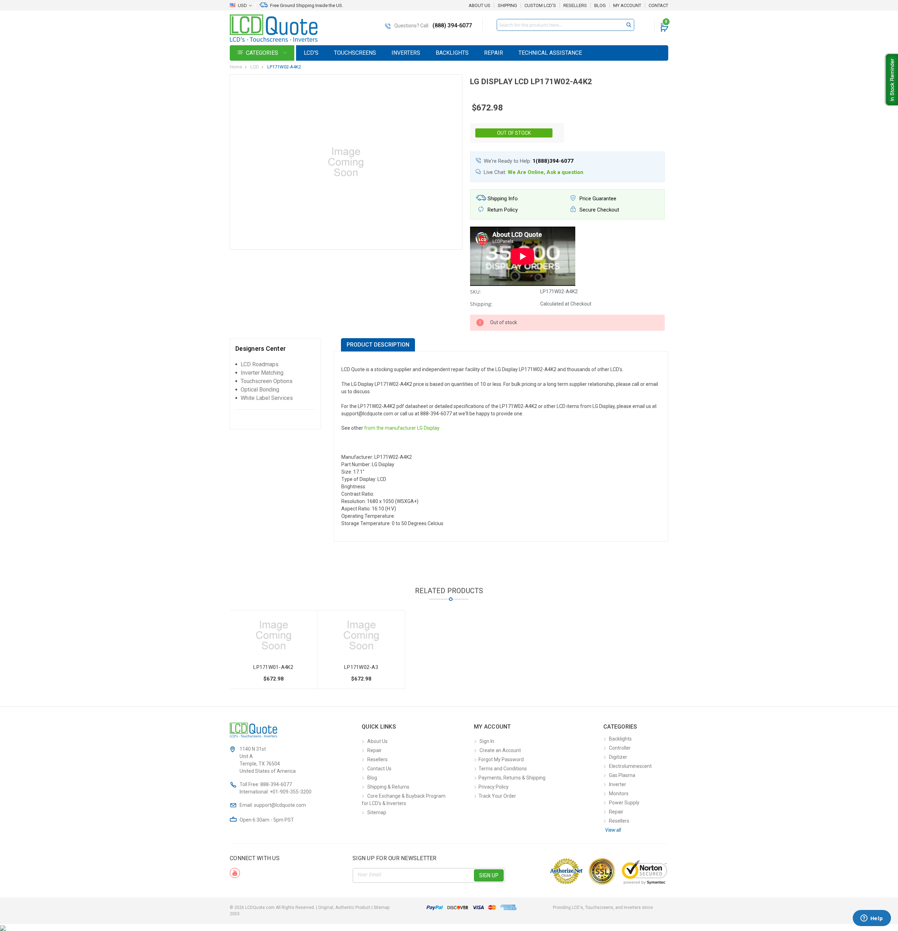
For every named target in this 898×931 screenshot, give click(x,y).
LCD (254, 66)
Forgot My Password (501, 759)
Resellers (575, 5)
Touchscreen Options (267, 381)
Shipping (507, 5)
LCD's (311, 52)
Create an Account (500, 750)
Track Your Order (497, 796)
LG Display (428, 428)
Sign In (487, 741)
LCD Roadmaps (260, 364)
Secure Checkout (598, 210)
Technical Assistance (550, 52)
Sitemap (376, 812)
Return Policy (502, 210)
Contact (658, 5)
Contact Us (379, 768)
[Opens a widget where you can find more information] (871, 918)
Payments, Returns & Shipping (511, 778)
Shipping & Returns (388, 787)
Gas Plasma (622, 775)
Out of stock (514, 133)
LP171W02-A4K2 (284, 66)
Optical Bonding (260, 389)
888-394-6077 (276, 784)
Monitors (619, 793)
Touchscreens (355, 52)
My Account (627, 5)
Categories (263, 52)
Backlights (452, 52)
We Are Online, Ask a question (545, 172)
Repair (493, 52)
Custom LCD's (540, 5)
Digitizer (618, 757)
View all (613, 830)
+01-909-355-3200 (290, 792)
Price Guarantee (597, 198)
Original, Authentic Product (344, 907)
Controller (620, 748)
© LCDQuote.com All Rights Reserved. (309, 907)
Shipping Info (502, 198)
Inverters (405, 52)
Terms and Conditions (502, 768)
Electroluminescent (630, 766)
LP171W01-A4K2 (273, 667)
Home (236, 66)
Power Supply (624, 802)
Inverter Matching (262, 372)
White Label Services (267, 398)
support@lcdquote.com (280, 805)
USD (242, 5)
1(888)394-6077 (553, 161)
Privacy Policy (493, 787)
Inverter (617, 784)
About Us (479, 5)
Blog (600, 5)
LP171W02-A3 (361, 667)
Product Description (378, 344)
